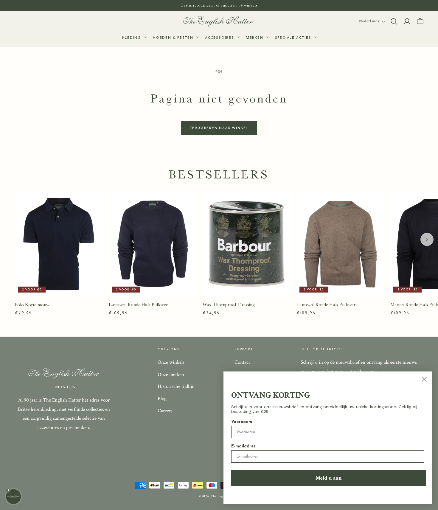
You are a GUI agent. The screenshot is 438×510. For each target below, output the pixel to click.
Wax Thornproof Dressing (229, 304)
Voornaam (241, 422)
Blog (162, 398)
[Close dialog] (424, 379)
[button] (134, 38)
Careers (165, 411)
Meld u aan (329, 478)
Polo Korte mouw (32, 304)
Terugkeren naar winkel (219, 128)
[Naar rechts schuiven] (427, 239)
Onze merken (171, 374)
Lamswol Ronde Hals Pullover (138, 304)
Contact (242, 362)
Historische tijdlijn (176, 386)
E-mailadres (243, 446)
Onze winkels (171, 362)
